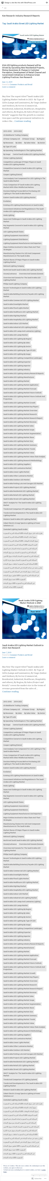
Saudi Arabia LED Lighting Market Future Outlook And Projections (24, 398)
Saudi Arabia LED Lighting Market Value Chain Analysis (24, 457)
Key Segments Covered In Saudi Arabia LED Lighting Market (23, 227)
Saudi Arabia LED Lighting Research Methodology (22, 460)
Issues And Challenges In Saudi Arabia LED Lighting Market (22, 220)
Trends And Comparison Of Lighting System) (20, 509)
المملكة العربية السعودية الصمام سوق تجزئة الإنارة (20, 560)
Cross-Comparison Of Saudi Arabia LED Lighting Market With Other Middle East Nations (21, 186)
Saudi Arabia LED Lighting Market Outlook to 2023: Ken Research (23, 646)
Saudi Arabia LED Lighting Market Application (20, 385)
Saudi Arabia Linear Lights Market (16, 472)
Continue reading (22, 121)
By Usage (6, 154)
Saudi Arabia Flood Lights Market (16, 308)
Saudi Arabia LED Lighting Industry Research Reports (23, 373)
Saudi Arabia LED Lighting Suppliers (17, 464)
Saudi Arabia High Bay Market (14, 316)
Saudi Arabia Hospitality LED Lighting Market (20, 319)
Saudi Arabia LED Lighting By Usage (17, 354)
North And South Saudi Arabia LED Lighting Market (22, 270)
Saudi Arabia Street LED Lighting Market (19, 499)
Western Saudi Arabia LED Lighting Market (19, 519)
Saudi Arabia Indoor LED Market (15, 323)
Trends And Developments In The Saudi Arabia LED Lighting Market (22, 514)
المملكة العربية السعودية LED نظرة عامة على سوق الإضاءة (23, 533)
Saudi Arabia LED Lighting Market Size (18, 441)
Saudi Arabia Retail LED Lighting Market (18, 495)
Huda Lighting (8, 215)
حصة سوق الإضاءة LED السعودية (14, 579)
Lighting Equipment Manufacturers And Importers (22, 243)
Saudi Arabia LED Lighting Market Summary (20, 445)
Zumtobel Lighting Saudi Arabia (15, 529)
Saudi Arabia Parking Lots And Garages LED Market (23, 483)
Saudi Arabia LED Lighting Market (16, 381)
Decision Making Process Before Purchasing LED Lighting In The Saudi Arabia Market (21, 192)
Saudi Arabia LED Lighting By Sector (17, 346)
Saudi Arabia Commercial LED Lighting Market (21, 300)
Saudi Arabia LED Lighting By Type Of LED (19, 350)
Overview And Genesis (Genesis (31, 274)
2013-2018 (7, 131)
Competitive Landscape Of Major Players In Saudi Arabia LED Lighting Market (22, 163)
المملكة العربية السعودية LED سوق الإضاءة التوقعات (20, 541)
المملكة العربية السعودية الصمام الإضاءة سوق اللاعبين (21, 556)
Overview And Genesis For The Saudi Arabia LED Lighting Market (22, 279)
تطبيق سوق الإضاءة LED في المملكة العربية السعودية (21, 575)
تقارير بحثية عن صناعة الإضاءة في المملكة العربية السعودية (22, 568)
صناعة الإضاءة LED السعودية (12, 587)
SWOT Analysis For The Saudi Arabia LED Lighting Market (22, 504)
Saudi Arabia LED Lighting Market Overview (20, 410)
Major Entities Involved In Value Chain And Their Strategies (21, 248)
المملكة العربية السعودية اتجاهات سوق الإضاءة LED (20, 564)
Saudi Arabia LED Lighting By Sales (16, 343)
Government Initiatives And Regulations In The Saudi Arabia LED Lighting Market (23, 210)
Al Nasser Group (28, 139)
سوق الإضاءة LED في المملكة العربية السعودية (19, 583)
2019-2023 (18, 131)
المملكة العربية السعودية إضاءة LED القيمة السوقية (20, 545)
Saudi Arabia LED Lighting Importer (16, 366)
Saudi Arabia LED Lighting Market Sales (18, 426)
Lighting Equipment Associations (15, 235)
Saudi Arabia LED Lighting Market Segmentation (22, 433)
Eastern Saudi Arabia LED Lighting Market (19, 197)
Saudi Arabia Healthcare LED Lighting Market (20, 312)
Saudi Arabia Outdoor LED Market (16, 480)
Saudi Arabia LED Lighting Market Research (20, 414)
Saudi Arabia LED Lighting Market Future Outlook (22, 393)
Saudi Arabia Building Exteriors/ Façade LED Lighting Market (23, 295)
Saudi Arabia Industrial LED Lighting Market (20, 327)
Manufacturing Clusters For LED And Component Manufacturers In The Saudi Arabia (21, 254)
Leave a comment (8, 87)
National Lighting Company (13, 266)
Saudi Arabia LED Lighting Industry (16, 369)
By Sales (19, 143)
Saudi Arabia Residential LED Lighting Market (20, 491)
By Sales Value (29, 143)
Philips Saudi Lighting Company (15, 284)
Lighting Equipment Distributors (15, 239)
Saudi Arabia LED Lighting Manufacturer (18, 377)
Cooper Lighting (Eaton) (12, 174)
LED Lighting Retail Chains (13, 232)
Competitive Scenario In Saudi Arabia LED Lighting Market (22, 169)
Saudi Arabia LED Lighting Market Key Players (20, 407)
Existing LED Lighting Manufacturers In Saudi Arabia (23, 205)
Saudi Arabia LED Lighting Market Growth (19, 403)
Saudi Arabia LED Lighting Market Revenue (19, 422)
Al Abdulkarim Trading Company (15, 135)
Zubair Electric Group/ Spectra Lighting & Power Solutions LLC (21, 524)
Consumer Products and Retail (21, 84)
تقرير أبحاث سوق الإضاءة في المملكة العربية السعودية (21, 572)
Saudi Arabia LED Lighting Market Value (18, 453)
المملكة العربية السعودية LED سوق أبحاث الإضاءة (19, 537)
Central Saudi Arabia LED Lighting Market (29, 154)
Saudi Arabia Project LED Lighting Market (19, 487)
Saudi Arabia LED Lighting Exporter (17, 362)
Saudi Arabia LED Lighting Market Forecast (19, 389)
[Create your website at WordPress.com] (24, 2)
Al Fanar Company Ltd (11, 139)
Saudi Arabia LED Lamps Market (15, 335)
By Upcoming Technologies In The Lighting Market (22, 150)
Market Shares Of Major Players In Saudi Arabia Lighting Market (21, 261)
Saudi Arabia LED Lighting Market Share (18, 437)
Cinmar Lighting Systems (12, 158)
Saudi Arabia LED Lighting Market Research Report (22, 418)
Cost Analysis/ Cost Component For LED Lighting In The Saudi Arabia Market (24, 180)
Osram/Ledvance (10, 274)
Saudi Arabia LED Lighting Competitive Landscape (22, 358)
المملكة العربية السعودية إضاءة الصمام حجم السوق (20, 548)
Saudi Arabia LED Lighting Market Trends (19, 449)
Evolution (7, 201)
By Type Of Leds (9, 147)
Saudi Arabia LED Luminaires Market (17, 468)
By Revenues (8, 143)
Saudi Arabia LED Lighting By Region (17, 339)
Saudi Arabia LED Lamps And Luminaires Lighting (21, 331)
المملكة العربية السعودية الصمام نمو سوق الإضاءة (19, 552)
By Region (41, 139)
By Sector (41, 143)
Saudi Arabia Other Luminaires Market (18, 476)
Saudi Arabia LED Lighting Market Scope (18, 430)
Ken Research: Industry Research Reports (21, 16)
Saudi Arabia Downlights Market (15, 304)
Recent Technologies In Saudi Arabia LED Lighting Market (22, 289)
